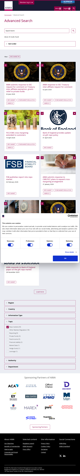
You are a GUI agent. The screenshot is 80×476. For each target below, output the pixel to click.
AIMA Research (27, 446)
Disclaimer (44, 449)
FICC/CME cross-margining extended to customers (17, 134)
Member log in (25, 2)
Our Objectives (9, 443)
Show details (69, 252)
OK (65, 258)
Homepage (7, 15)
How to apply (8, 449)
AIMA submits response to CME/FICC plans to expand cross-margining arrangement (56, 179)
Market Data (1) (14, 345)
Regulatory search (28, 443)
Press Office (26, 449)
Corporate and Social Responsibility (11, 453)
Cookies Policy (45, 446)
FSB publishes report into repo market (19, 178)
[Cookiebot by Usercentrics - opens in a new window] (69, 216)
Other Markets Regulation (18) (19, 330)
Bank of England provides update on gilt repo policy (57, 134)
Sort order (12, 44)
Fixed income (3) (14, 339)
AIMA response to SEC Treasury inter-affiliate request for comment (57, 86)
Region (11, 303)
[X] (60, 456)
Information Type (15, 315)
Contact (43, 452)
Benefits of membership (12, 446)
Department (13, 367)
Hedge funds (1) (14, 348)
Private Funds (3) (15, 336)
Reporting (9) (13, 333)
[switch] (30, 244)
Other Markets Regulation (26, 100)
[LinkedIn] (64, 456)
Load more (40, 292)
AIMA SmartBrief (64, 446)
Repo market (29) (15, 327)
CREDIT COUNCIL (67, 2)
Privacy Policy (45, 443)
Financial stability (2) (15, 342)
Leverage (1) (13, 351)
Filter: (6, 57)
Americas (10, 103)
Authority (12, 360)
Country (11, 309)
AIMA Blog (62, 443)
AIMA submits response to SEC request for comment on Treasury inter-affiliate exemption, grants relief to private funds (20, 88)
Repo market (14, 56)
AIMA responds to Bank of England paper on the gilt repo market (20, 268)
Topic (10, 321)
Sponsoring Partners (40, 427)
